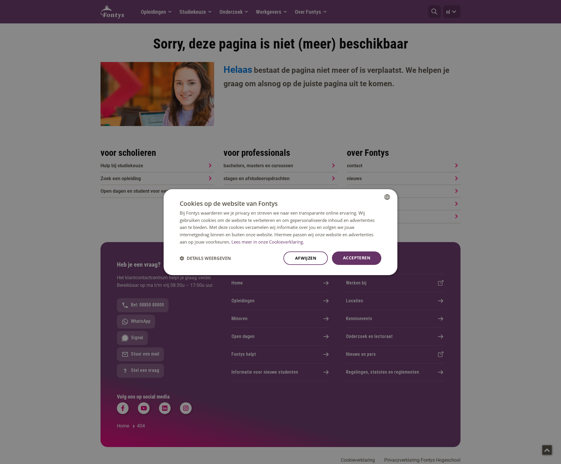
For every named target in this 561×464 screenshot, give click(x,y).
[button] (205, 258)
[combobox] (387, 197)
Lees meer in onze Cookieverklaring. (267, 242)
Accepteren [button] (356, 258)
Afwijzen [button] (305, 258)
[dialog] (280, 232)
